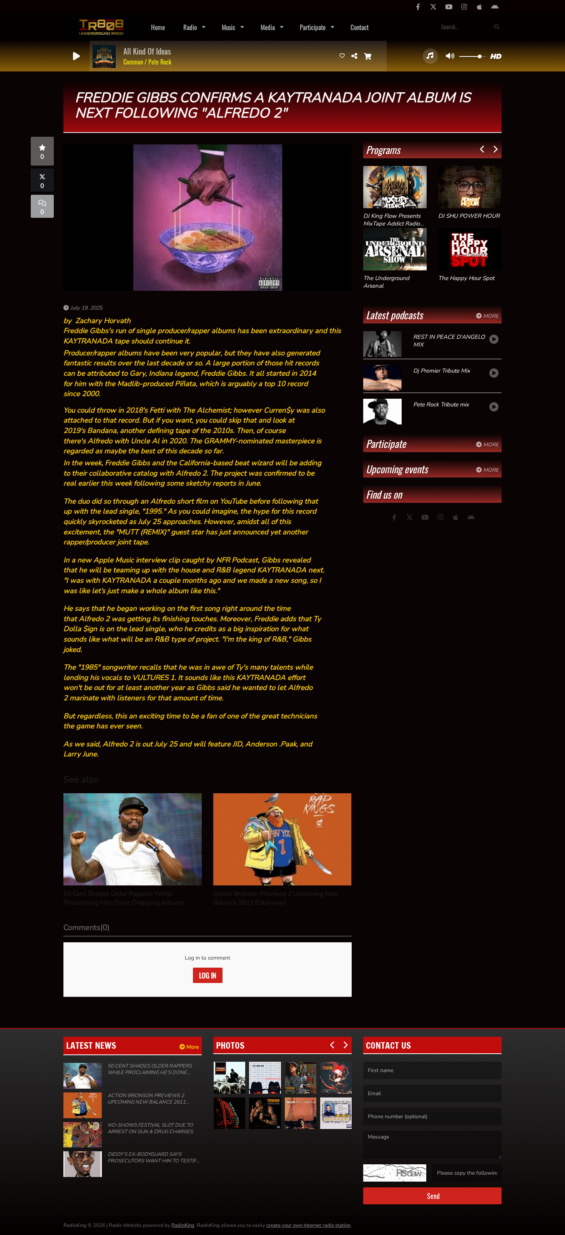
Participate (313, 27)
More (490, 316)
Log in (207, 975)
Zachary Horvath (103, 321)
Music (228, 27)
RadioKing (182, 1225)
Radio (190, 27)
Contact (360, 27)
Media (268, 27)
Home (158, 27)
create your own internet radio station (308, 1225)
